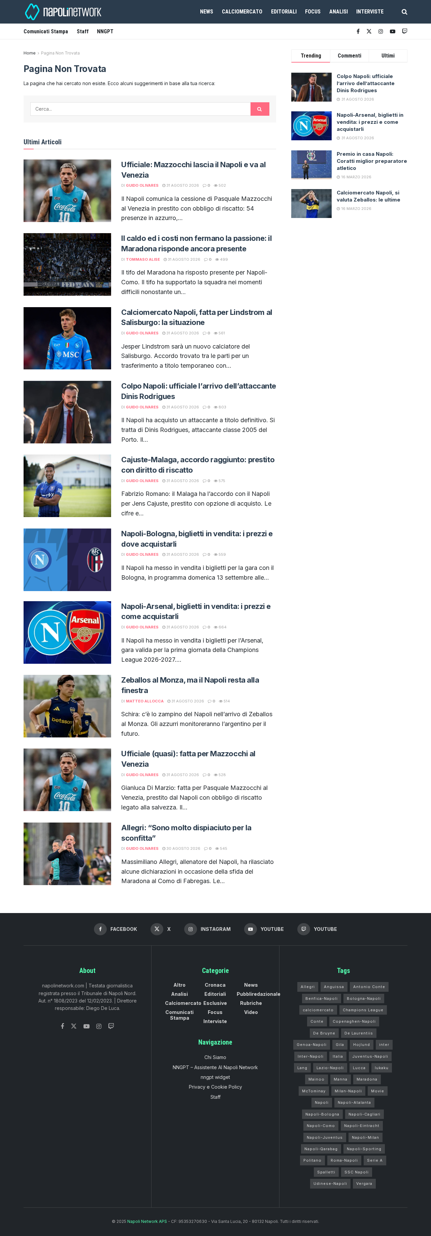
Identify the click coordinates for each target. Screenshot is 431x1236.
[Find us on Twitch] (111, 1026)
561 (221, 333)
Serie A (375, 1160)
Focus (313, 11)
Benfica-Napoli (321, 998)
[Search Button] (404, 11)
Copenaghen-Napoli (354, 1021)
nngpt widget (215, 1077)
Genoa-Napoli (312, 1044)
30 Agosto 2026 (182, 848)
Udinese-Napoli (330, 1183)
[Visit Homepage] (64, 11)
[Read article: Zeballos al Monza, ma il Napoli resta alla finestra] (67, 706)
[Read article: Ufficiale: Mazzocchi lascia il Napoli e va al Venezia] (67, 190)
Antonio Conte (369, 986)
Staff (83, 31)
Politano (312, 1160)
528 (222, 774)
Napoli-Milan (365, 1137)
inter (384, 1044)
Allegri (308, 986)
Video (251, 1012)
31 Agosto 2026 (182, 185)
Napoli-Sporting (364, 1149)
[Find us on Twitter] (74, 1026)
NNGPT (105, 31)
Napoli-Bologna (322, 1114)
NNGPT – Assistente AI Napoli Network (215, 1067)
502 (222, 185)
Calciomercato (242, 11)
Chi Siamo (215, 1057)
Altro (179, 985)
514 (226, 701)
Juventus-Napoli (370, 1056)
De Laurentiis (358, 1033)
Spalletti (326, 1172)
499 (223, 259)
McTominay (314, 1091)
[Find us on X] (369, 31)
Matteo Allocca (145, 701)
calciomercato (318, 1010)
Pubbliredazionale (258, 994)
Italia (338, 1056)
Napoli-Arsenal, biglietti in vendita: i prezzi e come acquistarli (370, 122)
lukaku (382, 1067)
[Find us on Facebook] (358, 31)
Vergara (364, 1183)
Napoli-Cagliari (364, 1114)
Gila (340, 1044)
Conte (317, 1021)
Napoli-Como (321, 1125)
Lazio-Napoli (330, 1067)
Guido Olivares (142, 185)
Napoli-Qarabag (321, 1149)
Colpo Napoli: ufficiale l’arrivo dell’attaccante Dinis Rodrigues (366, 83)
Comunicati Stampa (46, 31)
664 (222, 627)
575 (221, 480)
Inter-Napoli (311, 1056)
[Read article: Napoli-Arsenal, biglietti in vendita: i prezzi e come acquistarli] (67, 632)
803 (222, 407)
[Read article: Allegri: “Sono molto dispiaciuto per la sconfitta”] (67, 854)
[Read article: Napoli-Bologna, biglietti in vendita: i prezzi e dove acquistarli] (67, 560)
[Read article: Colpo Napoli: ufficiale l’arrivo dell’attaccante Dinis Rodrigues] (67, 412)
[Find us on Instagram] (380, 31)
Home (30, 53)
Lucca (359, 1067)
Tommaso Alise (143, 259)
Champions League (363, 1010)
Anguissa (334, 986)
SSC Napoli (356, 1172)
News (206, 11)
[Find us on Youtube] (392, 31)
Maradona (367, 1079)
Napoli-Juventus (325, 1137)
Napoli (322, 1102)
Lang (302, 1067)
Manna (340, 1079)
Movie (377, 1091)
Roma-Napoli (344, 1160)
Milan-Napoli (348, 1091)
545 (223, 848)
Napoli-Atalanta (354, 1102)
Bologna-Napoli (364, 998)
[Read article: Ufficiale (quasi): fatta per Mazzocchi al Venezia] (67, 780)
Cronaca (215, 985)
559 (222, 554)
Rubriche (251, 1003)
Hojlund (361, 1044)
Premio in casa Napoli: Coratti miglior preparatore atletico (372, 161)
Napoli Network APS (147, 1221)
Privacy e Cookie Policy (215, 1087)
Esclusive (215, 1003)
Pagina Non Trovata (60, 53)
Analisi (338, 11)
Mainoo (316, 1079)
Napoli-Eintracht (361, 1125)
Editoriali (284, 11)
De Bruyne (324, 1033)
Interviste (370, 11)
